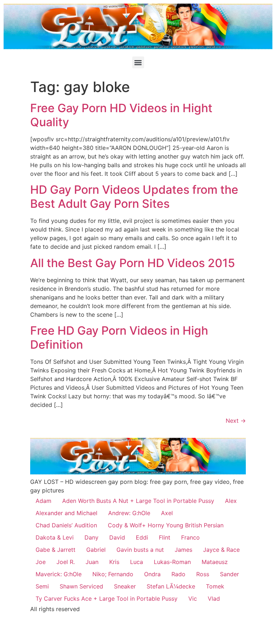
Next (236, 420)
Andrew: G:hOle (129, 513)
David (117, 537)
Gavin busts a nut (140, 549)
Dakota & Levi (55, 537)
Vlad (214, 598)
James (183, 549)
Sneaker (125, 586)
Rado (178, 574)
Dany (91, 537)
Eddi (142, 537)
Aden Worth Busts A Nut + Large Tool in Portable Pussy (138, 500)
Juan (92, 561)
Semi (42, 586)
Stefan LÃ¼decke (171, 586)
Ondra (152, 574)
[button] (138, 62)
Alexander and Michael (66, 513)
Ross (202, 574)
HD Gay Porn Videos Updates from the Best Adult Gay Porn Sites (134, 196)
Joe (41, 561)
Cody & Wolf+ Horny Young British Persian (166, 525)
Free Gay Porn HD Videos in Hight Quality (121, 115)
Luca (136, 561)
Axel (167, 513)
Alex (231, 500)
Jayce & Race (221, 549)
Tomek (215, 586)
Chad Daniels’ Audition (66, 525)
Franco (190, 537)
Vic (192, 598)
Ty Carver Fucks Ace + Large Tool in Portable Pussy (107, 598)
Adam (43, 500)
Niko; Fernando (112, 574)
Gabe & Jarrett (55, 549)
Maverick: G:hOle (59, 574)
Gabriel (96, 549)
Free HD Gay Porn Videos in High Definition (119, 337)
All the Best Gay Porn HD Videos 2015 (132, 263)
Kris (114, 561)
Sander (229, 574)
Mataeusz (215, 561)
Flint (164, 537)
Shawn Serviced (81, 586)
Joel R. (65, 561)
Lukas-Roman (172, 561)
